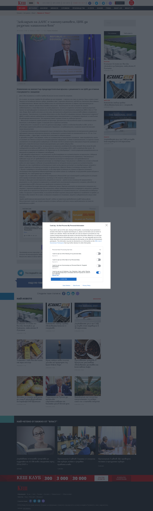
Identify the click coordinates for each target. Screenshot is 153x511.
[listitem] (76, 250)
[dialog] (76, 255)
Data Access (76, 285)
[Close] (107, 225)
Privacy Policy (86, 285)
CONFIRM (63, 279)
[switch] (98, 253)
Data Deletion (66, 285)
